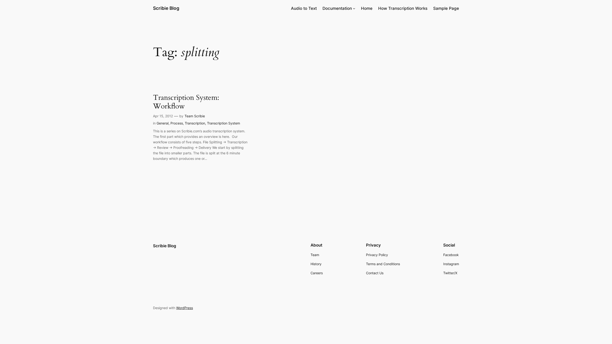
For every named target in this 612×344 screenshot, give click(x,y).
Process (176, 123)
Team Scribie (195, 116)
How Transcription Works (402, 8)
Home (366, 8)
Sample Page (446, 8)
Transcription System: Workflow (186, 102)
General (163, 123)
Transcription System (223, 123)
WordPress (184, 308)
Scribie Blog (166, 8)
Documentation (337, 8)
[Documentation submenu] (354, 8)
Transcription (195, 123)
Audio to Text (304, 8)
